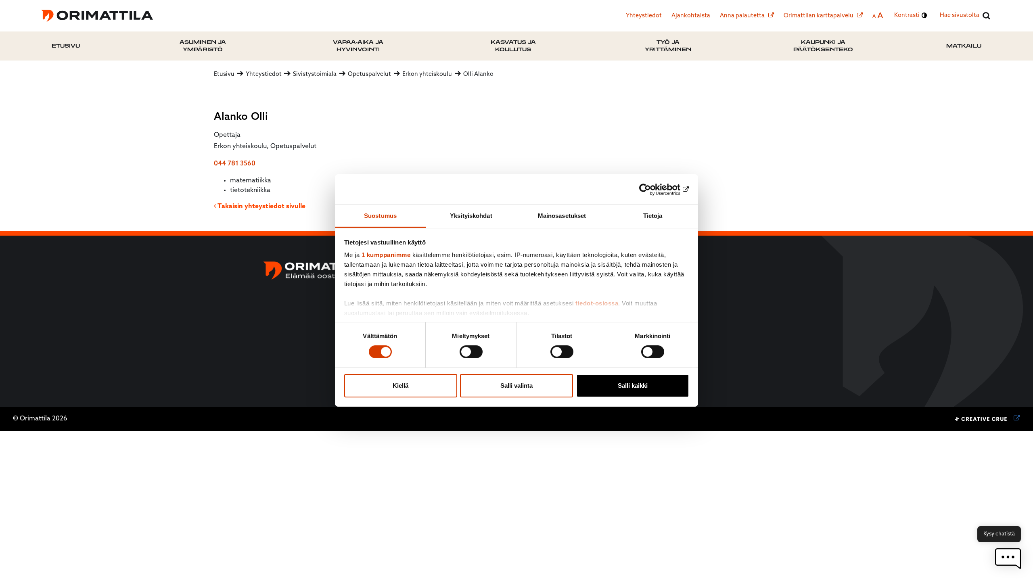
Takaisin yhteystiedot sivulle (260, 206)
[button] (1008, 558)
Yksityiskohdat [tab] (471, 215)
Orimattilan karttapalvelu (819, 16)
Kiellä (400, 385)
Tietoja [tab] (653, 215)
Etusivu (66, 46)
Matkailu (963, 46)
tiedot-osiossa (596, 303)
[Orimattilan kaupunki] (97, 16)
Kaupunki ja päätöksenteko (823, 45)
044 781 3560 (234, 164)
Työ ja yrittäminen (668, 45)
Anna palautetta (743, 16)
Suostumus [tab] (380, 215)
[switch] (471, 351)
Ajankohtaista (690, 16)
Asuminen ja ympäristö (203, 45)
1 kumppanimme (386, 254)
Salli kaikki (633, 385)
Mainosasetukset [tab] (562, 215)
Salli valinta (516, 385)
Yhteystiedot (644, 16)
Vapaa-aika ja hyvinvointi (358, 45)
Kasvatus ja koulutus (513, 45)
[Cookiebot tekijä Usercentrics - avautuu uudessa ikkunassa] (654, 189)
